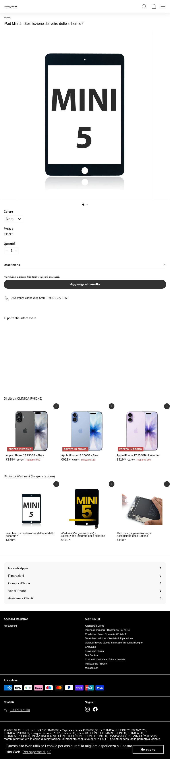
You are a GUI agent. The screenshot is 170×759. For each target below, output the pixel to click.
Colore (8, 211)
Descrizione (12, 265)
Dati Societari (92, 655)
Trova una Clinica (94, 651)
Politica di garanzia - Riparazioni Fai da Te (107, 630)
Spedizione (33, 277)
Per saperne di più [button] (37, 752)
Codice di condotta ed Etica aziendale (105, 659)
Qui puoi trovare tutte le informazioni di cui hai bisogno (114, 642)
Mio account (10, 625)
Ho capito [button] (148, 749)
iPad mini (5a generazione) (36, 476)
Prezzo (8, 228)
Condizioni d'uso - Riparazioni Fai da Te (106, 634)
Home (7, 17)
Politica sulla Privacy (96, 663)
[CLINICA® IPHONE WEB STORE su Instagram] (87, 709)
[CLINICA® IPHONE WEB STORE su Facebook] (95, 709)
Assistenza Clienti (94, 625)
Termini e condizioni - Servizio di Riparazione (109, 638)
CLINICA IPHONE (29, 398)
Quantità (9, 243)
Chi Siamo (90, 646)
